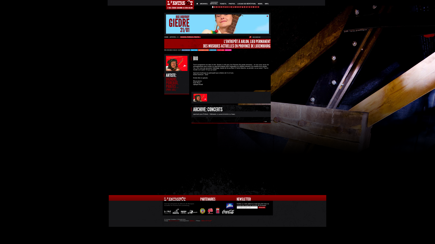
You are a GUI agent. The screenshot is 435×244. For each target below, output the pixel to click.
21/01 (184, 29)
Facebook (186, 50)
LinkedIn (212, 50)
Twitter (194, 50)
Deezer (228, 50)
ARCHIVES (204, 4)
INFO (266, 4)
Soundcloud (203, 50)
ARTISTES (213, 4)
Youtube (220, 50)
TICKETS (223, 4)
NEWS (260, 4)
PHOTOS (232, 4)
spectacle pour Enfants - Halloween (204, 114)
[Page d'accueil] (197, 4)
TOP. (265, 121)
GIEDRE (179, 23)
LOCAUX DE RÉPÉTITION (246, 4)
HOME (166, 37)
